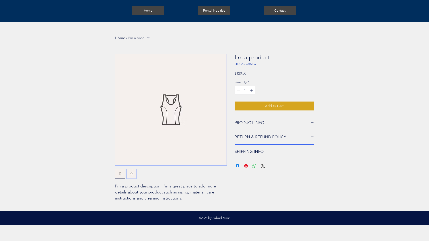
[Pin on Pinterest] (246, 165)
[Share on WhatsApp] (254, 165)
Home (120, 38)
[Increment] (251, 90)
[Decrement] (238, 90)
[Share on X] (263, 165)
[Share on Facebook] (237, 165)
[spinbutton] (245, 90)
